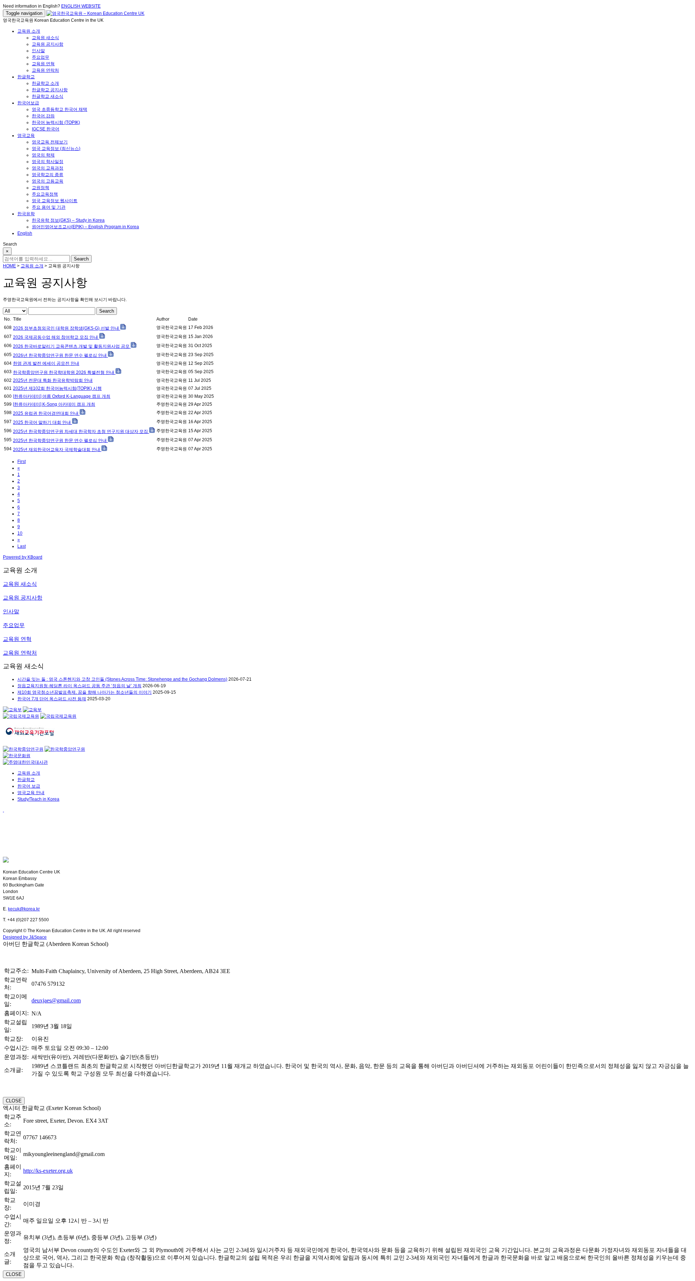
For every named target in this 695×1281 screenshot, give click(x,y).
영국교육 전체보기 (50, 142)
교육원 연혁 (43, 63)
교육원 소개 (28, 31)
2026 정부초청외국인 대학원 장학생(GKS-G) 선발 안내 (66, 328)
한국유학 (26, 213)
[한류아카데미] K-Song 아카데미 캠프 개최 (54, 404)
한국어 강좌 (43, 115)
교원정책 (40, 187)
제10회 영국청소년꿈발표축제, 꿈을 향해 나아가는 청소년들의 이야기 (84, 692)
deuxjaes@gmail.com (56, 1000)
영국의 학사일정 (47, 161)
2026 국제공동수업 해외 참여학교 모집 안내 (56, 337)
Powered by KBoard (22, 557)
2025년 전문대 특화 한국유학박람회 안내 (53, 380)
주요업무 (40, 57)
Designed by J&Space (25, 937)
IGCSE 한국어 (45, 129)
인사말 (38, 50)
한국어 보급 (28, 786)
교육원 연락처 (45, 70)
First (21, 461)
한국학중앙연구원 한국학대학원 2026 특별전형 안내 (64, 372)
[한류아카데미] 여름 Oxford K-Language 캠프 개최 (61, 396)
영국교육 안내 (31, 792)
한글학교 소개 (45, 83)
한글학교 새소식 (47, 96)
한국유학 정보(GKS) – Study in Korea (68, 220)
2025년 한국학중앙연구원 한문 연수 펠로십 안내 (60, 440)
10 (19, 533)
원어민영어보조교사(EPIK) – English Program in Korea (85, 226)
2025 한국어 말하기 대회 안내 (42, 422)
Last (21, 546)
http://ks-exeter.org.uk (48, 1171)
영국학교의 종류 (47, 174)
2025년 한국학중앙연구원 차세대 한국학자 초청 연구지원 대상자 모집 (81, 431)
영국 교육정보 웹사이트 (54, 200)
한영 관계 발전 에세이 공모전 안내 (46, 363)
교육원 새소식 (45, 37)
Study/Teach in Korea (38, 799)
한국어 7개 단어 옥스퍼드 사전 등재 (51, 698)
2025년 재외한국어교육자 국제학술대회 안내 (57, 449)
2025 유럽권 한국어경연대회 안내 (46, 413)
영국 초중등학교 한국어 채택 (59, 109)
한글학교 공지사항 (50, 89)
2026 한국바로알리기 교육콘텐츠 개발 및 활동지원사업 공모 (72, 346)
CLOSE (14, 1100)
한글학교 (26, 76)
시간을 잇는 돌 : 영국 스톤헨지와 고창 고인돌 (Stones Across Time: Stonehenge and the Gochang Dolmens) (122, 679)
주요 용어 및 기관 (49, 207)
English (24, 233)
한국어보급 (28, 102)
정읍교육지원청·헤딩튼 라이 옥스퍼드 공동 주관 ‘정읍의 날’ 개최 (79, 685)
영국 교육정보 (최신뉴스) (56, 148)
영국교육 (26, 135)
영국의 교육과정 (47, 168)
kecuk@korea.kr (24, 908)
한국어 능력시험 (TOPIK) (56, 122)
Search (106, 311)
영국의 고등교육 (47, 181)
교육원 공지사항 (47, 44)
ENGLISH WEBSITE (81, 6)
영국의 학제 (43, 155)
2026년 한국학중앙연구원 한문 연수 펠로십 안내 (60, 355)
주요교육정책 (45, 194)
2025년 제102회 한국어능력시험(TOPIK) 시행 (57, 388)
